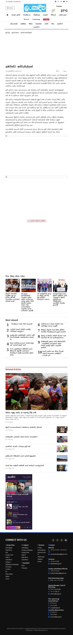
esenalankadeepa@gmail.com (58, 554)
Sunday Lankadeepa (27, 550)
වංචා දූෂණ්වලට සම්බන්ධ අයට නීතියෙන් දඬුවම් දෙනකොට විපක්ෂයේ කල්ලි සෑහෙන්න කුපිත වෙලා (21, 352)
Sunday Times (9, 555)
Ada (7, 552)
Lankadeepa (9, 548)
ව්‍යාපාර (26, 19)
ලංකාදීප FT (60, 24)
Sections (10, 8)
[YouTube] (65, 540)
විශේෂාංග (26, 15)
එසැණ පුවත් (15, 15)
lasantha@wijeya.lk (56, 617)
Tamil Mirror (9, 560)
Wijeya (7, 576)
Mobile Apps (41, 557)
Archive (40, 561)
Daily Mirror (9, 550)
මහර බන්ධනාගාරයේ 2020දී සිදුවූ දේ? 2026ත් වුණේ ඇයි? (22, 344)
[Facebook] (53, 540)
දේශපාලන (62, 15)
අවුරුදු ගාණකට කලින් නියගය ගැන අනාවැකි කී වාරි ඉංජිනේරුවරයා (53, 337)
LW (6, 571)
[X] (57, 540)
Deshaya (8, 562)
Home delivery (41, 550)
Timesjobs (24, 568)
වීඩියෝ (53, 15)
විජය (52, 24)
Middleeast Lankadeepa (12, 564)
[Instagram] (61, 540)
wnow (7, 579)
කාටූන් (45, 15)
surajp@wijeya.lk (55, 608)
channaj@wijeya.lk (55, 594)
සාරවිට (46, 24)
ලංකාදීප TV (36, 27)
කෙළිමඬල (23, 24)
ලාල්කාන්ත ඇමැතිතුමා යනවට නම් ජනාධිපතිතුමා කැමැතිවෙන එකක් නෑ (22, 337)
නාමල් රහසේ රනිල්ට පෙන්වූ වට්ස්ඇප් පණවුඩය (20, 330)
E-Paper (46, 19)
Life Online (8, 567)
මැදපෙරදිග (38, 24)
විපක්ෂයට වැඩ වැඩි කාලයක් (21, 324)
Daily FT (8, 557)
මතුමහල (37, 15)
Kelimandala (9, 574)
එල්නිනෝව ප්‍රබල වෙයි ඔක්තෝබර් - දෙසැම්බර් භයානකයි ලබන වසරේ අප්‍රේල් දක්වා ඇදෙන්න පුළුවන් (53, 344)
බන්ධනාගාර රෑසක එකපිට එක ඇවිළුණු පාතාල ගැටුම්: (52, 325)
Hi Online (8, 569)
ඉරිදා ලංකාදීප (13, 24)
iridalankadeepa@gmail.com (58, 573)
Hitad (23, 565)
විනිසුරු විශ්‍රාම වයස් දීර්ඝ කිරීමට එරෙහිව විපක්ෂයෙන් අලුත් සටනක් (53, 331)
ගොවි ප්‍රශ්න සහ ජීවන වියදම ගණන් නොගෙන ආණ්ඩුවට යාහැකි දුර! (52, 353)
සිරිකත (30, 24)
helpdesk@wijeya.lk (55, 564)
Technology (36, 19)
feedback (40, 559)
